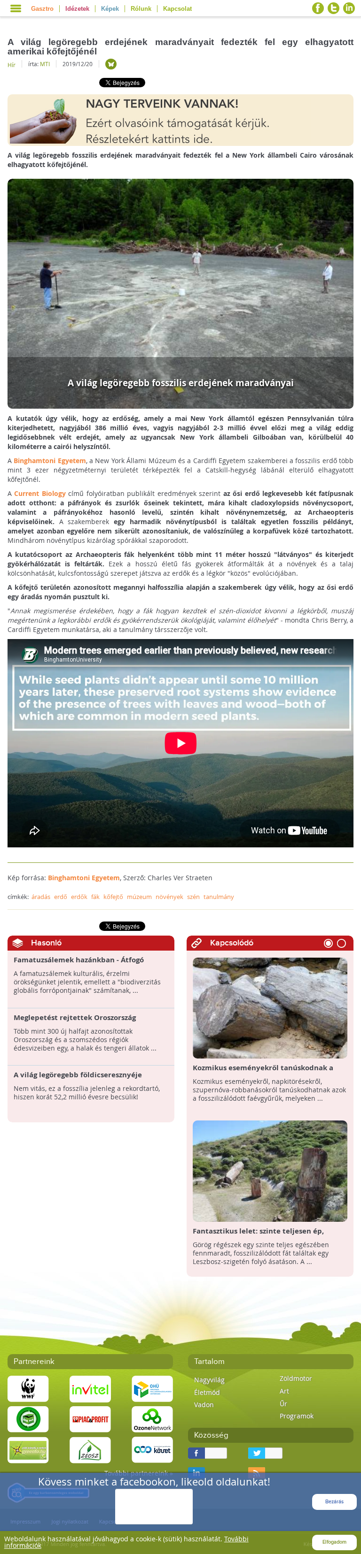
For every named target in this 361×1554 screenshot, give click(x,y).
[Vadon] (111, 64)
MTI (45, 64)
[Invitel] (90, 1388)
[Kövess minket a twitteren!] (333, 8)
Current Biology (40, 493)
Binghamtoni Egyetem (50, 460)
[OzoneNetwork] (152, 1418)
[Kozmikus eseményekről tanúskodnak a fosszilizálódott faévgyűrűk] (270, 1007)
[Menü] (15, 8)
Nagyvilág (209, 1379)
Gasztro (42, 8)
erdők (79, 896)
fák (95, 896)
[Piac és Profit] (90, 1418)
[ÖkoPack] (28, 1418)
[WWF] (28, 1388)
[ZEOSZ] (90, 1449)
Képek (110, 8)
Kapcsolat (177, 8)
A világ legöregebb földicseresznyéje (78, 1075)
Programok (297, 1415)
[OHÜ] (152, 1388)
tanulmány (219, 896)
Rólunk (141, 8)
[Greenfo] (28, 1449)
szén (193, 896)
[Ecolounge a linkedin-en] (349, 8)
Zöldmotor (296, 1378)
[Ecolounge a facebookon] (318, 8)
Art (284, 1390)
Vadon (204, 1404)
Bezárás (334, 1502)
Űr (283, 1403)
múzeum (139, 896)
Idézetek (77, 8)
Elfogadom (334, 1542)
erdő (60, 896)
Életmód (207, 1392)
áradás (40, 896)
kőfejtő (113, 896)
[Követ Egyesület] (152, 1449)
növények (169, 896)
